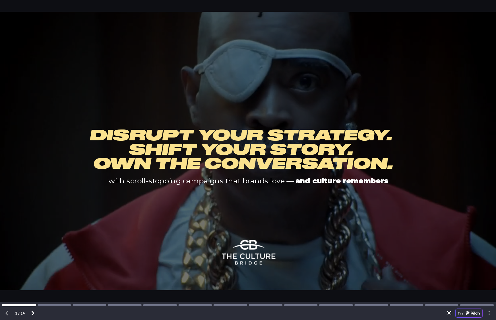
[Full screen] (449, 313)
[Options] (489, 313)
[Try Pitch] (469, 313)
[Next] (32, 313)
